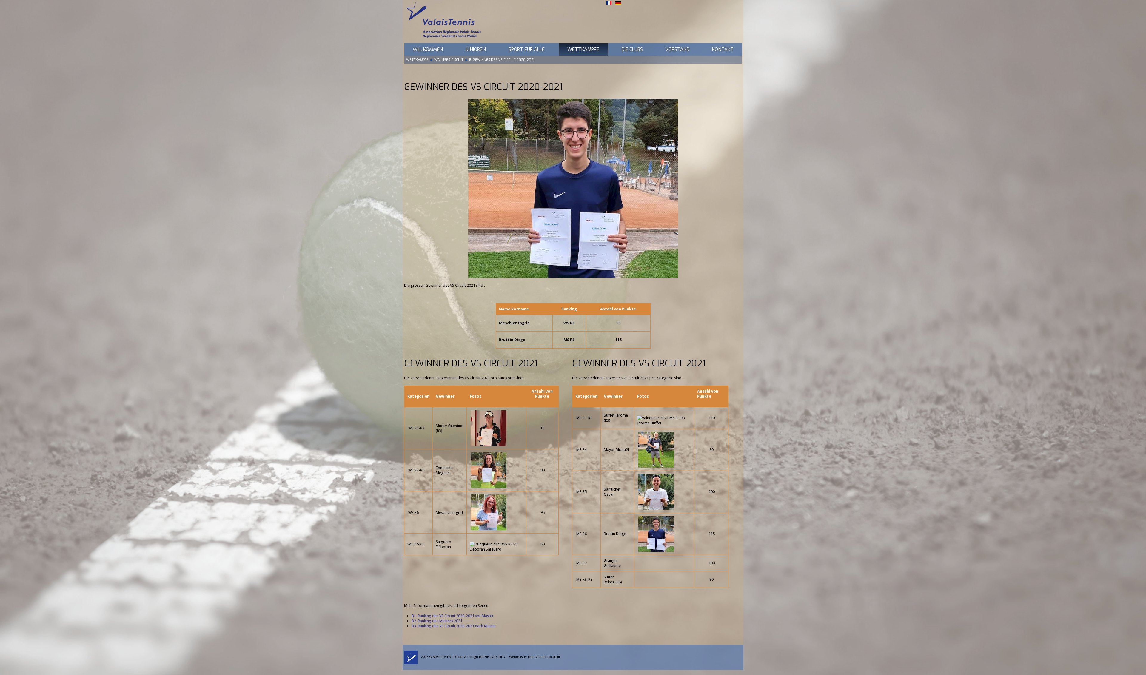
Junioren (475, 49)
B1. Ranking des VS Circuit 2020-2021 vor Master (453, 616)
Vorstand (677, 49)
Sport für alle (527, 49)
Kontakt (723, 49)
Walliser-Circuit (448, 60)
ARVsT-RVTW (442, 657)
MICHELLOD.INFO (492, 657)
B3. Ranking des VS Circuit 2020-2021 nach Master (454, 626)
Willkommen (428, 49)
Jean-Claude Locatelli (544, 657)
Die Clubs (632, 49)
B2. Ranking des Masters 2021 (437, 621)
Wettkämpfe (583, 49)
